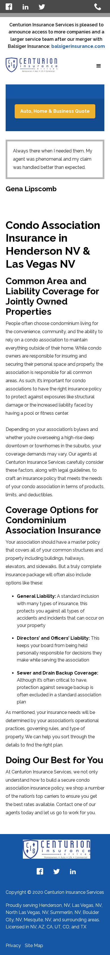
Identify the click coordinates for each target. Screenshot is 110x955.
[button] (98, 66)
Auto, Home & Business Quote (55, 111)
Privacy (14, 945)
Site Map (34, 945)
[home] (31, 65)
